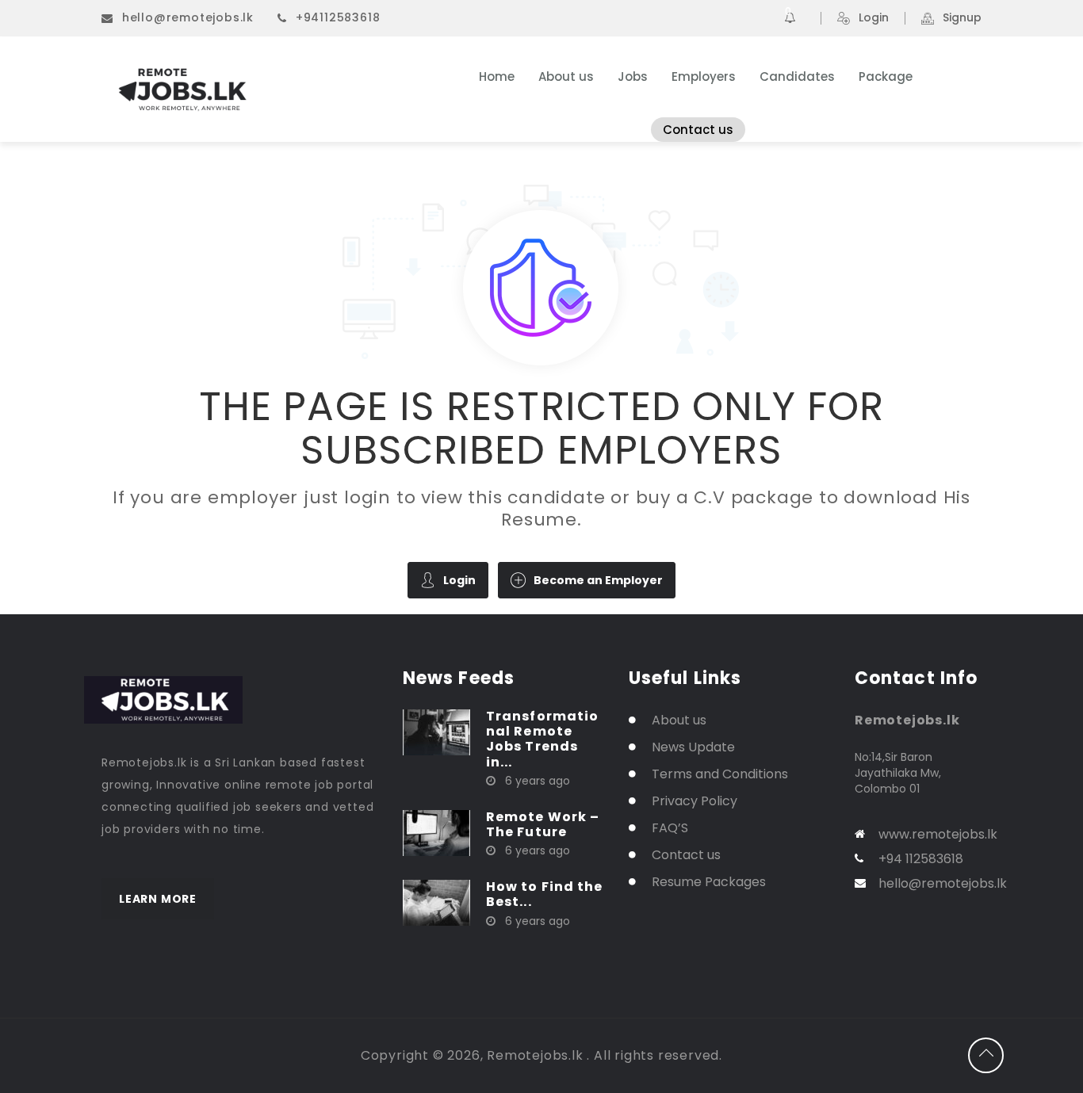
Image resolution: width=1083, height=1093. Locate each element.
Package (886, 76)
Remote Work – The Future (542, 824)
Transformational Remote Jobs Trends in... (542, 739)
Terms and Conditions (720, 774)
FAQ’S (670, 828)
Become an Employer (598, 580)
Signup (962, 18)
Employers (704, 76)
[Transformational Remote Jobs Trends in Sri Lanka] (436, 731)
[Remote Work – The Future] (436, 832)
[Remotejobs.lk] (255, 89)
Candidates (797, 76)
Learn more (158, 899)
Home (497, 76)
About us (566, 76)
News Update (693, 747)
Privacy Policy (694, 801)
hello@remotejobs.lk (188, 17)
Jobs (633, 76)
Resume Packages (709, 882)
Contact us (698, 129)
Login (874, 18)
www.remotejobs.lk (937, 834)
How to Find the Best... (544, 894)
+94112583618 (338, 17)
